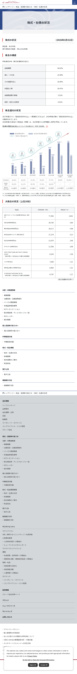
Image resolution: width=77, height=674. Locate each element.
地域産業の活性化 (10, 566)
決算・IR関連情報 (8, 290)
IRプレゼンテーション (12, 309)
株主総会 (7, 363)
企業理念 (5, 409)
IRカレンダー (9, 316)
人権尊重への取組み (11, 573)
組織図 (4, 419)
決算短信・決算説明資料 (13, 299)
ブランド (5, 600)
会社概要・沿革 (8, 412)
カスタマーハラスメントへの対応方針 (17, 643)
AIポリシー (7, 647)
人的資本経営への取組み (13, 541)
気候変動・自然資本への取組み (15, 555)
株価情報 (7, 356)
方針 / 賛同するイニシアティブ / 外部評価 (17, 534)
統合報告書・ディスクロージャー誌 (16, 312)
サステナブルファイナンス (11, 548)
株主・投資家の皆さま (24, 7)
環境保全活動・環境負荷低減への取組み (18, 559)
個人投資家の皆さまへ (12, 330)
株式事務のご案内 (10, 360)
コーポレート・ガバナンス (12, 423)
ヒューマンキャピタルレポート (15, 545)
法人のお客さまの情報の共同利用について (19, 636)
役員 (4, 416)
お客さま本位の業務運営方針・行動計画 (18, 640)
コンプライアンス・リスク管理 (13, 426)
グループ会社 (7, 429)
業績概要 (7, 295)
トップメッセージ (8, 405)
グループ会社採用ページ (11, 594)
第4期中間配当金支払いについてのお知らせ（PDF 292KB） (23, 126)
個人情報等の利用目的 (12, 633)
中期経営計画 (9, 342)
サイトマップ (7, 611)
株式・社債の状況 (10, 353)
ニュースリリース (8, 606)
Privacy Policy (32, 656)
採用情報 (5, 590)
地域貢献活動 (9, 569)
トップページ (9, 7)
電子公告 (7, 374)
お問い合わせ (7, 617)
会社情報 (5, 401)
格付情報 (7, 319)
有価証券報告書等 (10, 305)
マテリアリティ (8, 531)
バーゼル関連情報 (10, 302)
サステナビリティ (8, 526)
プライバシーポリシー (12, 629)
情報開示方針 (9, 385)
